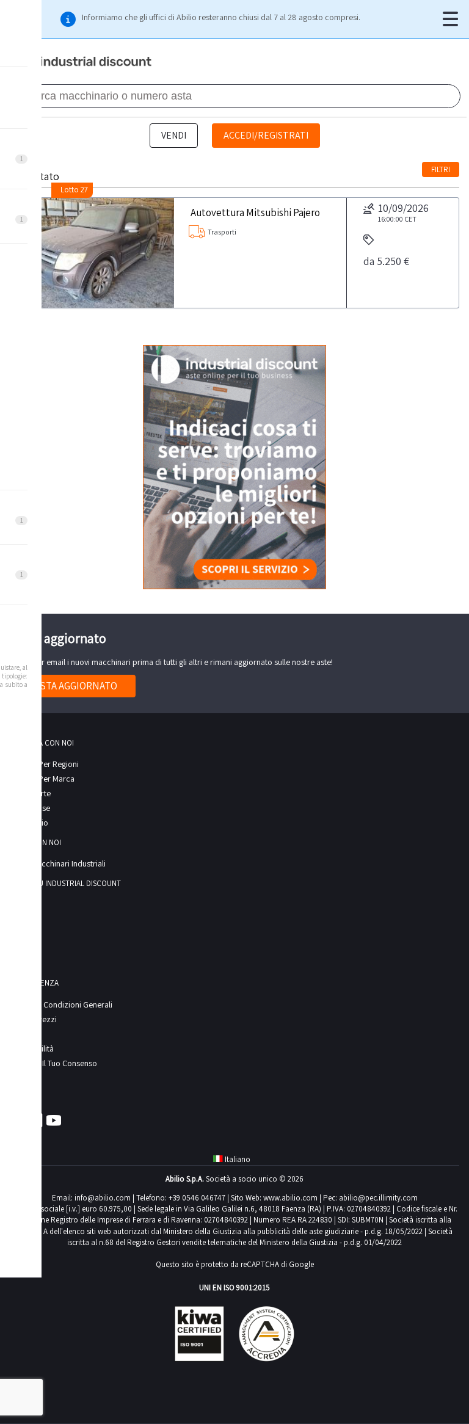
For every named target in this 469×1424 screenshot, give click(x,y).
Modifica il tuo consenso (53, 1063)
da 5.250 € (386, 261)
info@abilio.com (103, 1198)
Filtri (440, 169)
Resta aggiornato (72, 685)
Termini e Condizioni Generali (61, 1004)
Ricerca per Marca (42, 778)
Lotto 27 (74, 189)
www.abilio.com (290, 1198)
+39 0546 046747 (197, 1198)
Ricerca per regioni (44, 763)
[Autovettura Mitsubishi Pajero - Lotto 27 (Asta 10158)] (92, 253)
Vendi (173, 135)
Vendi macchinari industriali (58, 863)
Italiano (237, 1159)
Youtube (53, 1120)
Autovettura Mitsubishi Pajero (255, 212)
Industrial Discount (82, 62)
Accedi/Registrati (266, 135)
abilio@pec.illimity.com (378, 1198)
